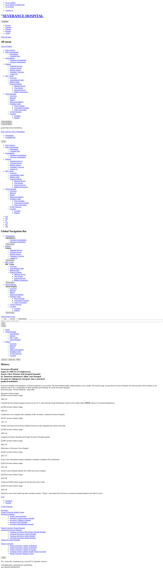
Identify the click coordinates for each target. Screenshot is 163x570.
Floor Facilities (19, 106)
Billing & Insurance (21, 92)
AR (6, 226)
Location (13, 114)
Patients (8, 64)
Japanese (8, 27)
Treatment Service (16, 66)
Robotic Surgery (15, 70)
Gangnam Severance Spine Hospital (22, 536)
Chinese (8, 29)
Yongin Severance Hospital (10, 540)
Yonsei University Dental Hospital (13, 528)
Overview (13, 78)
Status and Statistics (17, 102)
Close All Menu (6, 46)
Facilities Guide (15, 104)
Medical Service (20, 86)
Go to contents (10, 3)
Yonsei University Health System (12, 512)
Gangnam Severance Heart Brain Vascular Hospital (28, 532)
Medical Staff (14, 82)
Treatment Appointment (18, 60)
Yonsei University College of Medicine (23, 546)
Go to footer (9, 7)
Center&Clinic (15, 56)
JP (6, 221)
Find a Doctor (10, 50)
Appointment (10, 58)
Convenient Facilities (21, 108)
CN (6, 222)
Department (14, 54)
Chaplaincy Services (17, 72)
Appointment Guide (17, 80)
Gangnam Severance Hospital (11, 530)
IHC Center (9, 76)
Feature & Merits (16, 84)
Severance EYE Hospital (18, 522)
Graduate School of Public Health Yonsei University (28, 552)
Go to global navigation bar (15, 5)
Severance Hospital (7, 514)
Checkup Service (16, 68)
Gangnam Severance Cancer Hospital (23, 534)
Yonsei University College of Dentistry (23, 548)
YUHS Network (15, 112)
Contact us (9, 10)
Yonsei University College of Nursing (23, 550)
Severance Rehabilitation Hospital (21, 524)
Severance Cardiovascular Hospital (22, 518)
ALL (5, 319)
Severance (4, 510)
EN (6, 219)
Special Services (20, 90)
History (12, 100)
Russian (8, 31)
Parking (17, 118)
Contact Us (14, 74)
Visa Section (18, 88)
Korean (8, 25)
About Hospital (10, 94)
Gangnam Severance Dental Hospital (23, 538)
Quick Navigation (20, 110)
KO (6, 217)
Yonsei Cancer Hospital (18, 516)
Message (13, 98)
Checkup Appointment (18, 62)
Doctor (12, 319)
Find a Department (11, 52)
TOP (2, 497)
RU (6, 224)
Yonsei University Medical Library (22, 554)
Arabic (7, 33)
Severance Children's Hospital (20, 520)
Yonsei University (7, 544)
